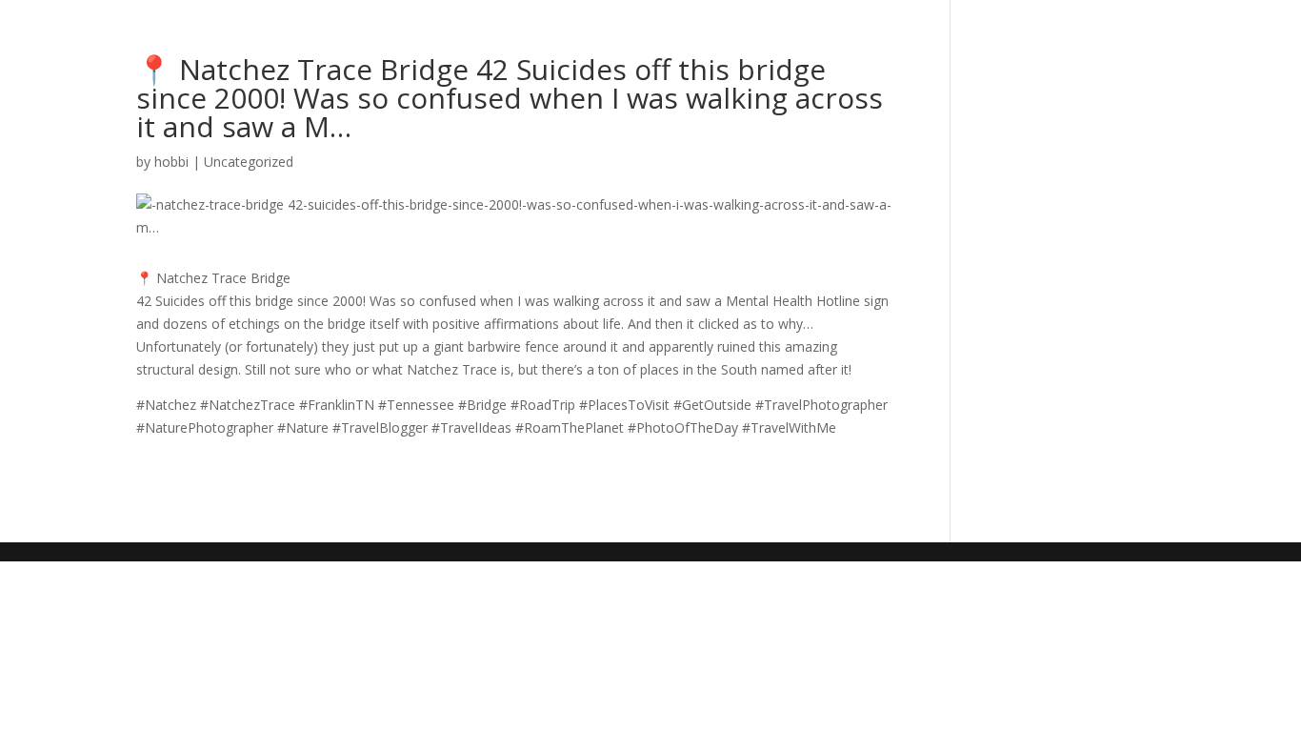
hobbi (171, 161)
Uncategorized (248, 161)
